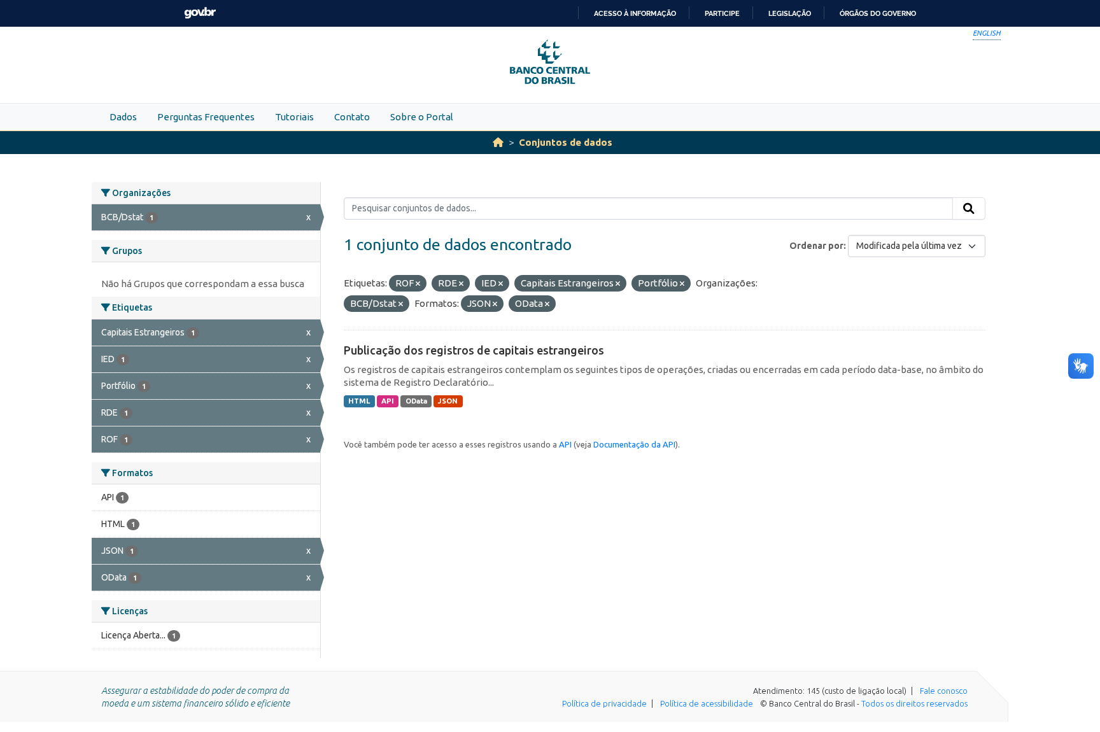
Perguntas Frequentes (206, 116)
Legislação (789, 13)
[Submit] (968, 208)
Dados (123, 116)
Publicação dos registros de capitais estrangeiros (474, 350)
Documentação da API (634, 444)
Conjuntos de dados (565, 142)
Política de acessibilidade (706, 703)
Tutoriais (294, 116)
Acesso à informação (635, 13)
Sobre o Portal (421, 116)
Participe (722, 13)
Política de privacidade (604, 703)
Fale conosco (944, 690)
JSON (448, 401)
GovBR (200, 13)
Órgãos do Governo (878, 13)
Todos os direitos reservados (914, 703)
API (387, 401)
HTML (359, 401)
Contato (352, 116)
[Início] (498, 142)
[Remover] (418, 284)
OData (416, 401)
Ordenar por (816, 246)
